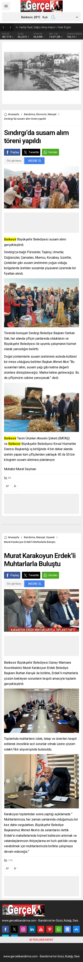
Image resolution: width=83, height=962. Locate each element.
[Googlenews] (67, 929)
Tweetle (33, 152)
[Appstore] (76, 929)
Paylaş (14, 152)
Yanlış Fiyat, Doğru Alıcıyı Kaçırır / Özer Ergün (45, 27)
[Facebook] (5, 929)
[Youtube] (40, 929)
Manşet (52, 114)
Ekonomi (41, 114)
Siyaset (50, 537)
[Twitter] (14, 929)
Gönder (53, 152)
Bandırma (29, 114)
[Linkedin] (32, 929)
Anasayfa (13, 114)
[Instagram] (23, 929)
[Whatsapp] (58, 929)
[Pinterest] (49, 929)
